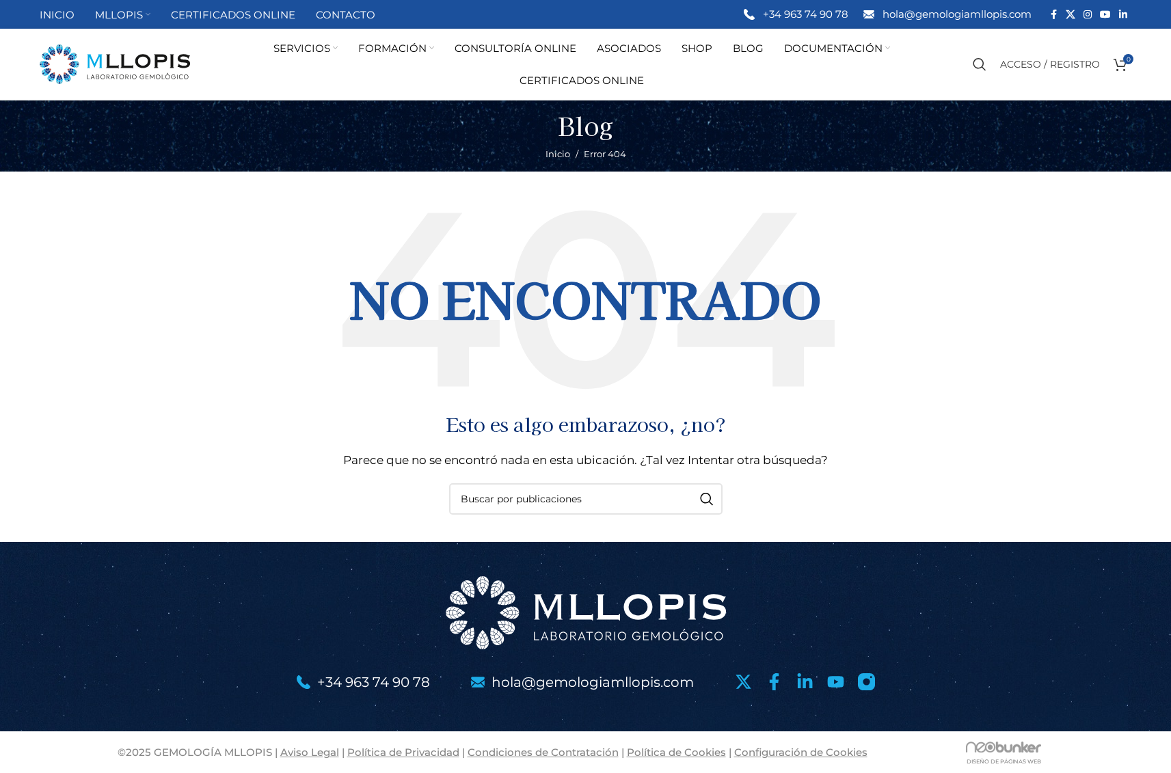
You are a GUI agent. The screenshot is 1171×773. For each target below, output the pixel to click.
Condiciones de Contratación (543, 752)
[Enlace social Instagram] (1087, 14)
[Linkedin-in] (804, 681)
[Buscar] (979, 64)
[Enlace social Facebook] (1053, 14)
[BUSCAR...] (707, 499)
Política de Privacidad (403, 752)
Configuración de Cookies (800, 752)
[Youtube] (835, 681)
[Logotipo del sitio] (115, 63)
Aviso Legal (309, 752)
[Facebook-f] (774, 681)
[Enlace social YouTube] (1105, 14)
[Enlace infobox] (795, 14)
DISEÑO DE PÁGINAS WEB (1004, 761)
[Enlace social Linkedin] (1123, 14)
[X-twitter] (743, 681)
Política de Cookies (676, 752)
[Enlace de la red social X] (1070, 14)
